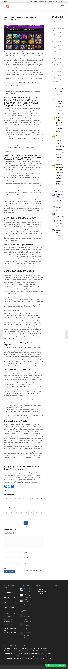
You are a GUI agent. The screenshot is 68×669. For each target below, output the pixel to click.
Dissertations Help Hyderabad (56, 42)
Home (5, 590)
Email (26, 557)
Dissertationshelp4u (17, 666)
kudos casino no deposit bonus (14, 490)
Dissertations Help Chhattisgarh (56, 63)
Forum (5, 600)
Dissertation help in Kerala (57, 76)
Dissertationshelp (8, 592)
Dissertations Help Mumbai (56, 50)
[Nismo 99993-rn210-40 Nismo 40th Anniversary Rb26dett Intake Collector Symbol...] (1, 334)
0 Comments (13, 22)
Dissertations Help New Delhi (58, 29)
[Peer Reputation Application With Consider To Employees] (41, 512)
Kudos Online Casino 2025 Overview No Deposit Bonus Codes (20, 18)
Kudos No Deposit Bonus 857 (24, 22)
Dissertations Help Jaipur (56, 37)
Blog (5, 602)
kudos (32, 328)
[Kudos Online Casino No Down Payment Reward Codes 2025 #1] (11, 512)
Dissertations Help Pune (56, 25)
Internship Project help (10, 597)
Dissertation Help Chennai (56, 46)
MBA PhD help (7, 595)
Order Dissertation (9, 605)
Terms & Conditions (9, 607)
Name (26, 552)
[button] (55, 665)
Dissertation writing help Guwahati (57, 55)
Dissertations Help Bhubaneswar (56, 72)
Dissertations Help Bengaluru (56, 20)
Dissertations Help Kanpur (56, 33)
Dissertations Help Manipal (56, 59)
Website (26, 563)
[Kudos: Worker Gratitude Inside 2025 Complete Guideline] (36, 512)
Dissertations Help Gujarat (56, 67)
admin (34, 22)
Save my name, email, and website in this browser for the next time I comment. (33, 569)
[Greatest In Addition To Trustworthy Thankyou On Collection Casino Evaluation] (6, 512)
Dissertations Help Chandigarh (56, 80)
